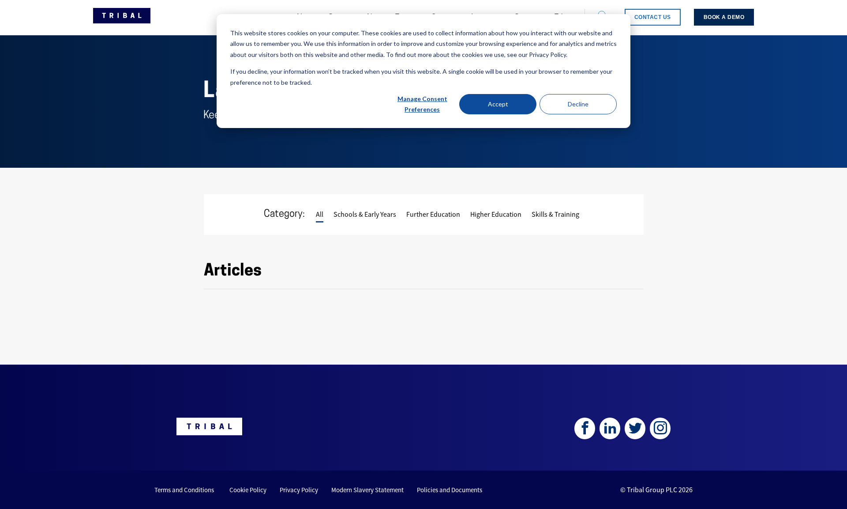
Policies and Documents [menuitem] (449, 490)
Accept (498, 104)
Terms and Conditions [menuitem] (184, 490)
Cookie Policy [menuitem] (247, 490)
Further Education (433, 214)
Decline (578, 104)
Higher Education (495, 214)
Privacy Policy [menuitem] (299, 490)
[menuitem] (653, 17)
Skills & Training (555, 214)
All (319, 214)
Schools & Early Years (365, 214)
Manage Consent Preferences (422, 104)
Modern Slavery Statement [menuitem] (367, 490)
